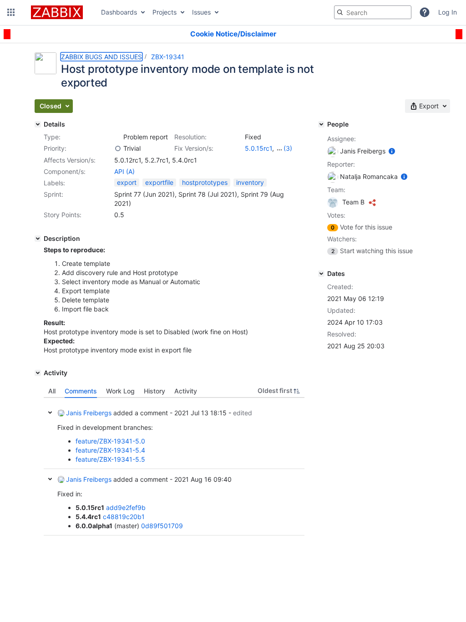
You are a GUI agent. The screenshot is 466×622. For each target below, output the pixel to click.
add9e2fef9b (126, 507)
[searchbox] (372, 12)
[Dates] (321, 273)
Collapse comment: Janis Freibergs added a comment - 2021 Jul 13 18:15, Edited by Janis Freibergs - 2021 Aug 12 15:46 (50, 412)
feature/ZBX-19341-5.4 (110, 450)
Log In (447, 12)
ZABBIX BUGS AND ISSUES (101, 57)
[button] (11, 12)
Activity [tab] (185, 391)
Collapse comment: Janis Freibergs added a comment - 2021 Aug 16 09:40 (50, 479)
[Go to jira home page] (56, 12)
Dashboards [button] (119, 12)
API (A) (124, 171)
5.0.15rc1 (258, 148)
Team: (336, 190)
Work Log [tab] (120, 391)
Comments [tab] (81, 391)
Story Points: (62, 215)
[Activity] (38, 373)
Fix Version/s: (193, 148)
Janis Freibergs (88, 413)
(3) (288, 148)
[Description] (38, 238)
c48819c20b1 (124, 516)
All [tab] (52, 391)
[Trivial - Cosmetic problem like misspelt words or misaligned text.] (118, 148)
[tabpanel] (174, 466)
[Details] (38, 124)
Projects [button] (164, 12)
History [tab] (154, 391)
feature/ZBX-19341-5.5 (110, 459)
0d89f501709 (162, 526)
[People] (321, 124)
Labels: (54, 183)
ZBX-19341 (167, 57)
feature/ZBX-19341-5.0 (110, 441)
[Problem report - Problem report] (118, 137)
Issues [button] (201, 12)
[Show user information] (391, 151)
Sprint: (53, 194)
